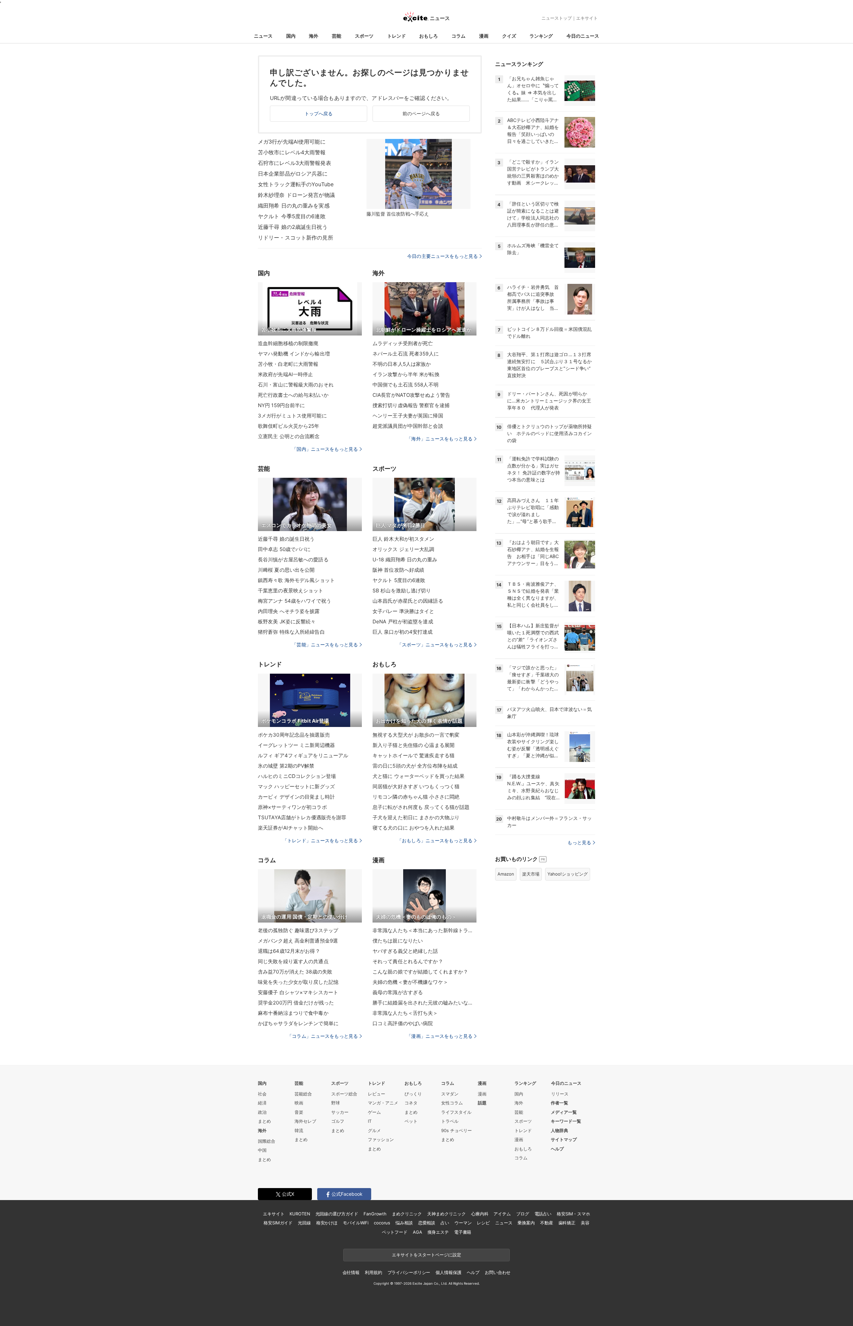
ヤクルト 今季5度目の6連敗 (292, 216)
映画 (299, 1102)
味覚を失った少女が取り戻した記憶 (298, 982)
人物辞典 (559, 1130)
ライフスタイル (456, 1112)
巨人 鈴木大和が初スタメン (403, 539)
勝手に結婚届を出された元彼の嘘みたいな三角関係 (424, 1002)
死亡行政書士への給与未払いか (293, 395)
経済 (262, 1102)
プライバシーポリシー (409, 1272)
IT (370, 1121)
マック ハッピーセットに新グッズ (296, 786)
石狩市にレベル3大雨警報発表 (294, 163)
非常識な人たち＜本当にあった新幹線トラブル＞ (424, 930)
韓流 (299, 1130)
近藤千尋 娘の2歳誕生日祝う (293, 227)
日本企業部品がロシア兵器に (293, 173)
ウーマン (462, 1222)
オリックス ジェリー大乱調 (403, 549)
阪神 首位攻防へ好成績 (398, 570)
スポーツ (364, 36)
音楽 (299, 1112)
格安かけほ (327, 1222)
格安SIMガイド (278, 1222)
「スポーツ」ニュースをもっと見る (434, 644)
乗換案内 (525, 1222)
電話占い (542, 1213)
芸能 (336, 36)
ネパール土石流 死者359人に (406, 353)
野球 (335, 1102)
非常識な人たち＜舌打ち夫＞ (405, 1013)
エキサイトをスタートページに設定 (426, 1254)
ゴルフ (337, 1121)
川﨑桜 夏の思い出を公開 (286, 570)
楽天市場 (530, 874)
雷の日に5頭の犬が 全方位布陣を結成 (415, 766)
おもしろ (428, 36)
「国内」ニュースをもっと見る (325, 449)
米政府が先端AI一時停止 (285, 374)
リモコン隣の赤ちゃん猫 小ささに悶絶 (416, 797)
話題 (482, 1102)
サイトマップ (564, 1139)
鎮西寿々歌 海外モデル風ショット (296, 580)
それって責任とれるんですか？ (408, 961)
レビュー (376, 1093)
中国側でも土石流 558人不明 (405, 384)
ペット (411, 1121)
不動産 (546, 1222)
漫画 (483, 36)
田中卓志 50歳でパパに (284, 549)
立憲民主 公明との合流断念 (289, 436)
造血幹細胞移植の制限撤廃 (288, 343)
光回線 (304, 1222)
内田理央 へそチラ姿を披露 (289, 611)
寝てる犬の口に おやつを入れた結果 (413, 828)
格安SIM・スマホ (573, 1213)
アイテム (501, 1213)
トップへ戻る (319, 113)
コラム (458, 36)
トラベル (449, 1121)
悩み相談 (404, 1222)
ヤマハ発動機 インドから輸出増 (294, 353)
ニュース (263, 36)
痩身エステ (438, 1232)
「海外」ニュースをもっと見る (439, 438)
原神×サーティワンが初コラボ (292, 807)
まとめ (264, 1121)
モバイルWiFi (356, 1222)
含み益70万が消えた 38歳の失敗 (295, 972)
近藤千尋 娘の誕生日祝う (286, 539)
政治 (262, 1112)
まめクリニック (407, 1213)
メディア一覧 (564, 1112)
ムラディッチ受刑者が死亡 (403, 343)
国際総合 (266, 1141)
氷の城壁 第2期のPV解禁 (286, 766)
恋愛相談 (426, 1222)
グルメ (374, 1130)
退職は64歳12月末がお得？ (289, 951)
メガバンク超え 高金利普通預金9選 (298, 941)
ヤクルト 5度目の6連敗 (399, 580)
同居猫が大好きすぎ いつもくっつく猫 (416, 786)
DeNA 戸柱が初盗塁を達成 (403, 621)
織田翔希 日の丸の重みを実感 (294, 205)
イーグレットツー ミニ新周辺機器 (296, 745)
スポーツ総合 (344, 1093)
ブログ (522, 1213)
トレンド (396, 36)
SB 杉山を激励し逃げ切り (402, 590)
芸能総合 (303, 1093)
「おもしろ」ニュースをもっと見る (434, 840)
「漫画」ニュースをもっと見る (439, 1036)
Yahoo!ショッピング (567, 874)
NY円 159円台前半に (281, 405)
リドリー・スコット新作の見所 (295, 237)
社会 (262, 1093)
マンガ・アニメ (383, 1102)
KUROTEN (300, 1213)
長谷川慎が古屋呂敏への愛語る (293, 559)
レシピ (483, 1222)
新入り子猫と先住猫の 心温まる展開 (413, 745)
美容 (585, 1222)
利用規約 (373, 1272)
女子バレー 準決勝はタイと (403, 611)
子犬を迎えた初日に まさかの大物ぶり (416, 817)
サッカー (340, 1112)
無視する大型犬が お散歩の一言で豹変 (416, 735)
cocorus (382, 1222)
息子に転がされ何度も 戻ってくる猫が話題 (421, 807)
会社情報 (351, 1272)
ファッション (381, 1139)
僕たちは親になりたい (398, 941)
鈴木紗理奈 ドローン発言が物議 (296, 195)
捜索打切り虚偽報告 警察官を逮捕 (411, 405)
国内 (291, 36)
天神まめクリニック (446, 1213)
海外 (313, 36)
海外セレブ (305, 1121)
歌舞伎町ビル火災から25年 (289, 426)
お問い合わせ (497, 1272)
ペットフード (395, 1232)
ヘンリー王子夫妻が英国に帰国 (408, 415)
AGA (417, 1232)
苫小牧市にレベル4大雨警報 (292, 152)
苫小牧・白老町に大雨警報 (288, 364)
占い (444, 1222)
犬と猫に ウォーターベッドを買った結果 (418, 776)
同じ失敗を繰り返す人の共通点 (293, 961)
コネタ (411, 1102)
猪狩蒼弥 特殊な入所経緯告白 (291, 632)
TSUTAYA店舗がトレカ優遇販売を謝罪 (302, 817)
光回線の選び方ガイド (337, 1213)
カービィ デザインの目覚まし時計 (296, 797)
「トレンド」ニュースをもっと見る (320, 840)
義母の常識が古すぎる (398, 992)
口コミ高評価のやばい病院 (403, 1023)
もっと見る (579, 842)
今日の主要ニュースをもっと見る (442, 256)
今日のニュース (582, 36)
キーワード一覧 (566, 1121)
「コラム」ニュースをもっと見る (322, 1036)
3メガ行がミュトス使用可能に (292, 415)
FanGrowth (375, 1213)
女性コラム (452, 1102)
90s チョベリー (456, 1130)
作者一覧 (559, 1102)
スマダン (449, 1093)
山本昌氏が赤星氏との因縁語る (408, 601)
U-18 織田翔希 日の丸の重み (405, 559)
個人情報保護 (448, 1272)
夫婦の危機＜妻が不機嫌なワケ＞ (410, 982)
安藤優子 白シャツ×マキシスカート (298, 992)
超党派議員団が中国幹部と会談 (408, 426)
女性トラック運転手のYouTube (296, 184)
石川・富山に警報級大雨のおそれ (296, 384)
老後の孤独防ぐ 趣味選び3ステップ (298, 930)
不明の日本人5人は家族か (402, 364)
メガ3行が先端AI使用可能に (292, 141)
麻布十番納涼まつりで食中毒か (293, 1013)
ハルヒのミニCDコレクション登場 (297, 776)
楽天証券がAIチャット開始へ (290, 828)
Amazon (505, 874)
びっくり (413, 1093)
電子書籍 (462, 1232)
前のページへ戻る (421, 113)
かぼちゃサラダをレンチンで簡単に (298, 1023)
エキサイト (587, 18)
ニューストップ (556, 18)
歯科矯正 (566, 1222)
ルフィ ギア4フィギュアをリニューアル (303, 755)
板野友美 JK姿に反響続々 (287, 621)
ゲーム (374, 1112)
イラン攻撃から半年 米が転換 (406, 374)
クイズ (509, 36)
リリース (559, 1093)
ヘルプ (557, 1148)
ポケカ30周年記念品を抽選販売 (294, 735)
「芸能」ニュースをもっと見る (325, 644)
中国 (262, 1150)
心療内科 (479, 1213)
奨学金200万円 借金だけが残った (296, 1002)
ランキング (541, 36)
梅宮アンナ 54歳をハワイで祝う (294, 601)
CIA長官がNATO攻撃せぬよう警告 (411, 395)
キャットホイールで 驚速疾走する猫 (413, 755)
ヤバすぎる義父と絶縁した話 (405, 951)
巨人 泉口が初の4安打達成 (403, 632)
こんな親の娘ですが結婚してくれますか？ (420, 972)
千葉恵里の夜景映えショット (291, 590)
